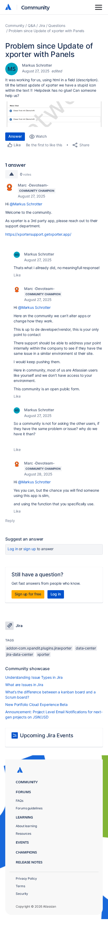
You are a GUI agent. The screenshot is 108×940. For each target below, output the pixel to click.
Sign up (29, 549)
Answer (15, 136)
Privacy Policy (26, 878)
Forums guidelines (29, 808)
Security (22, 894)
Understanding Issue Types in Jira (34, 677)
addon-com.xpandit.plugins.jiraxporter (39, 648)
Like (17, 275)
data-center (86, 648)
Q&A (31, 25)
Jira (42, 25)
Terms (20, 886)
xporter (43, 654)
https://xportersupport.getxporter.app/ (38, 234)
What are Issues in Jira (24, 684)
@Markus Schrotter (26, 204)
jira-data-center (19, 654)
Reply (10, 520)
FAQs (19, 801)
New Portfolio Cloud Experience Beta (36, 704)
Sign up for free (28, 594)
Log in (13, 549)
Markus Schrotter (37, 65)
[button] (54, 114)
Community (35, 7)
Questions (56, 25)
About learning (26, 826)
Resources (23, 833)
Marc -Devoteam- (33, 185)
